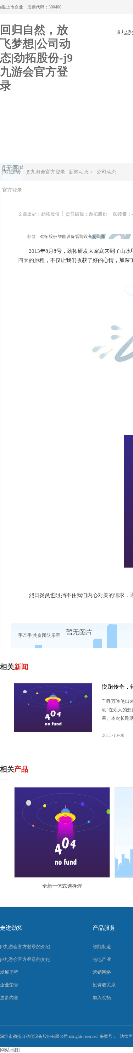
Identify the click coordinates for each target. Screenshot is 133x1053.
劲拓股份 (48, 236)
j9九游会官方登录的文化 (25, 959)
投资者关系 (104, 984)
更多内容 (9, 997)
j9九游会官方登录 (12, 175)
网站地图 (10, 1050)
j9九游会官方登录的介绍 (25, 946)
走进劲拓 (11, 928)
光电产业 (102, 959)
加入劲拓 (102, 997)
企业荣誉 (9, 984)
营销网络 (102, 972)
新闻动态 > (81, 172)
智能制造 (102, 946)
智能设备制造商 (90, 236)
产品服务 (104, 928)
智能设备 (66, 236)
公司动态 (106, 172)
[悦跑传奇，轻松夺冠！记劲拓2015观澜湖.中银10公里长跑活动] (53, 707)
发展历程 (9, 972)
